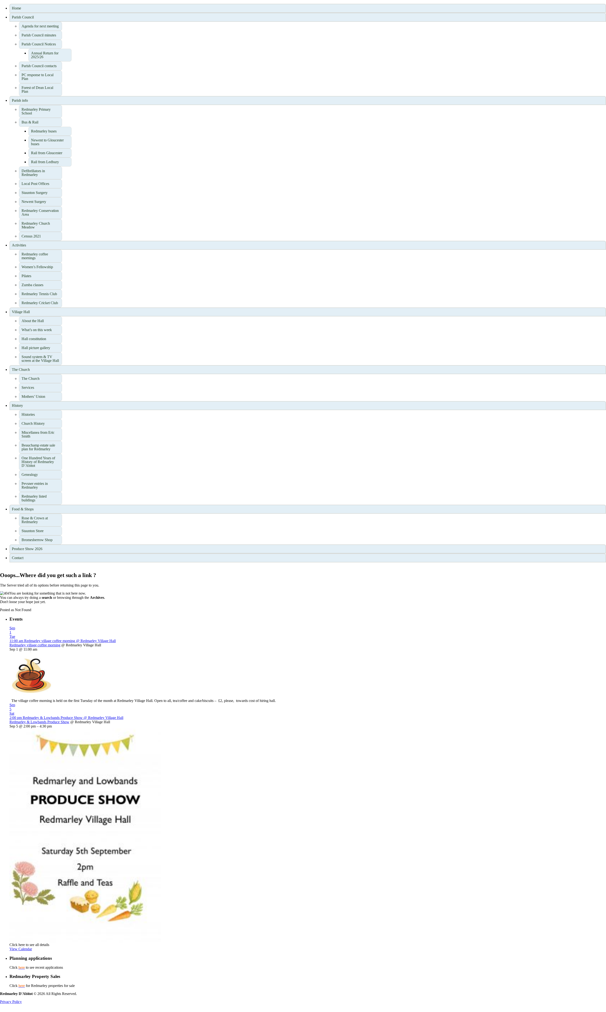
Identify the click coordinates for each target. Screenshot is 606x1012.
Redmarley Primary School (36, 111)
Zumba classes (32, 285)
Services (28, 388)
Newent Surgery (34, 202)
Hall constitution (34, 339)
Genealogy (30, 475)
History (17, 405)
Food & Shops (23, 509)
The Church (21, 370)
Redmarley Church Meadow (36, 225)
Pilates (26, 276)
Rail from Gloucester (46, 153)
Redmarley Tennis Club (39, 294)
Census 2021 (31, 236)
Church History (33, 423)
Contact (17, 558)
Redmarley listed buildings (34, 498)
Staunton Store (33, 531)
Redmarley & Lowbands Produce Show (39, 722)
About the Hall (33, 321)
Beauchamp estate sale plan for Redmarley (38, 447)
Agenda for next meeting (40, 26)
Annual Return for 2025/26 (44, 55)
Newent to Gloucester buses (47, 142)
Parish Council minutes (39, 35)
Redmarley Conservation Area (40, 212)
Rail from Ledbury (45, 162)
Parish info (20, 100)
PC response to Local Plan (37, 77)
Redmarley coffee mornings (35, 256)
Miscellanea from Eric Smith (38, 434)
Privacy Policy (11, 1002)
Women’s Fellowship (37, 267)
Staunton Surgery (35, 193)
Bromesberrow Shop (37, 540)
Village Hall (21, 312)
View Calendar (20, 949)
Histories (28, 414)
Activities (19, 245)
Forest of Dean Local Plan (37, 89)
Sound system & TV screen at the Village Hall (40, 359)
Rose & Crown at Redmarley (35, 520)
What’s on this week (37, 330)
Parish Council (23, 17)
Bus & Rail (30, 122)
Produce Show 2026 (27, 549)
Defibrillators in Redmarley (33, 173)
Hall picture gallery (36, 348)
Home (16, 8)
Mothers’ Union (33, 396)
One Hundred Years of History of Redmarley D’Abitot (38, 462)
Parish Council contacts (39, 66)
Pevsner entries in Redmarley (35, 485)
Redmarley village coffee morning (34, 645)
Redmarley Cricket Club (40, 303)
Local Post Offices (35, 184)
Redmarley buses (44, 131)
